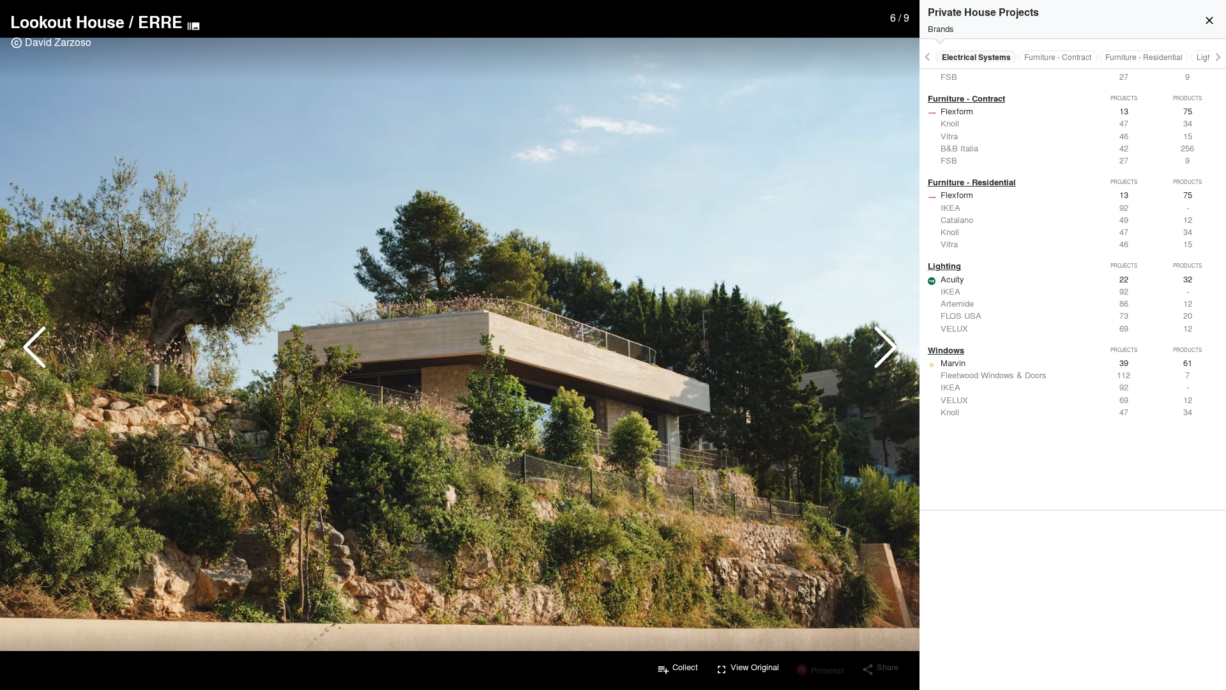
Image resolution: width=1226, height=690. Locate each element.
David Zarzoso (58, 41)
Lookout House (67, 21)
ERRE (160, 21)
